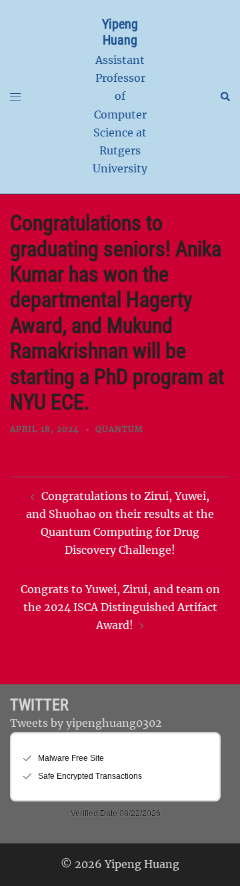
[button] (224, 97)
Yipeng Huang (120, 32)
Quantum (119, 429)
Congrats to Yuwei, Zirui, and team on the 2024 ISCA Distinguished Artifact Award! (120, 607)
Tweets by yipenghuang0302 (86, 723)
